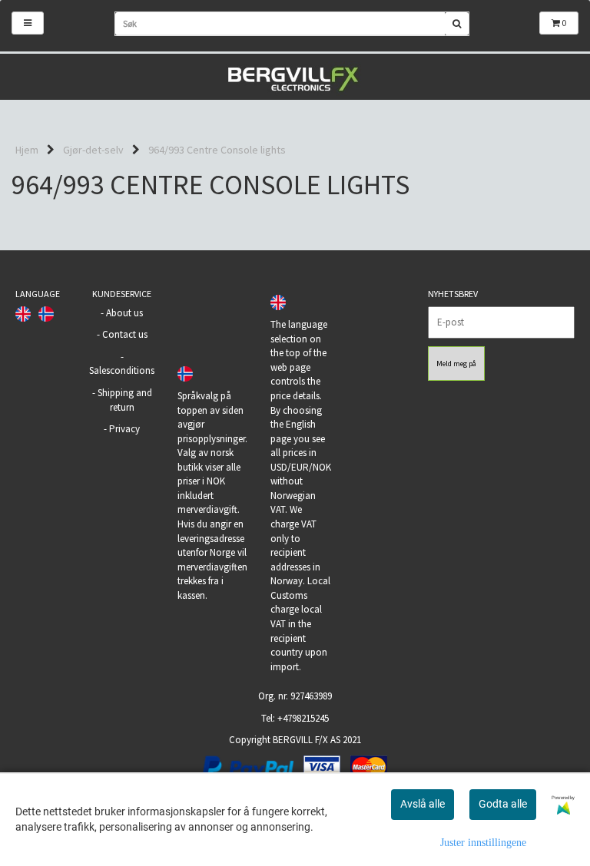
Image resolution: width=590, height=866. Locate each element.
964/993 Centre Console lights (217, 150)
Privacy (124, 428)
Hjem (26, 150)
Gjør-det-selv (93, 150)
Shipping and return (125, 400)
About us (124, 312)
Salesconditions (121, 370)
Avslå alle (422, 804)
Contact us (125, 334)
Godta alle (503, 804)
